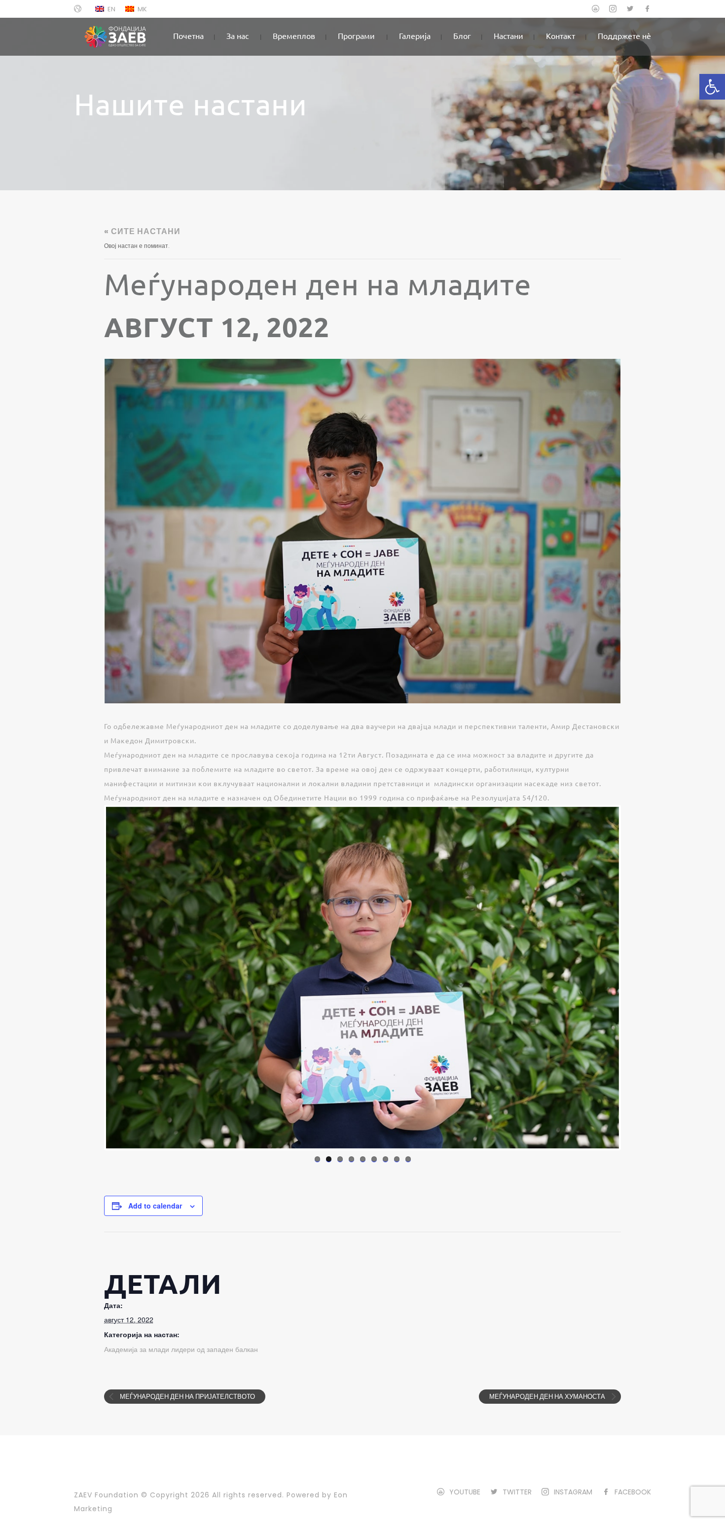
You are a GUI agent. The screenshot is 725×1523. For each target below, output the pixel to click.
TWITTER (517, 1492)
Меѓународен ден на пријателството (186, 1396)
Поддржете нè (624, 35)
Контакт (560, 35)
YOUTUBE (464, 1492)
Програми (356, 35)
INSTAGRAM (573, 1492)
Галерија (415, 35)
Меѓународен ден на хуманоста (548, 1396)
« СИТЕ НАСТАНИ (142, 231)
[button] (712, 87)
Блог (462, 35)
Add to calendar (155, 1206)
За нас (237, 35)
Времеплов (294, 35)
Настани (508, 35)
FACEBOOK (633, 1492)
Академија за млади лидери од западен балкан (181, 1349)
